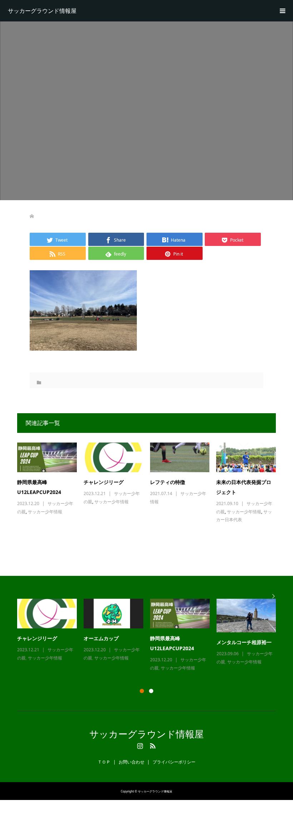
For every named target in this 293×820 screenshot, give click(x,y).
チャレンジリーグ (104, 482)
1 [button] (142, 691)
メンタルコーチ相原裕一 (244, 642)
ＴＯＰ (104, 762)
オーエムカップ (101, 638)
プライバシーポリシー (174, 762)
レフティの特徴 (167, 482)
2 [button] (151, 691)
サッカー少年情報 (45, 512)
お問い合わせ (131, 762)
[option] (150, 635)
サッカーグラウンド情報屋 (42, 11)
